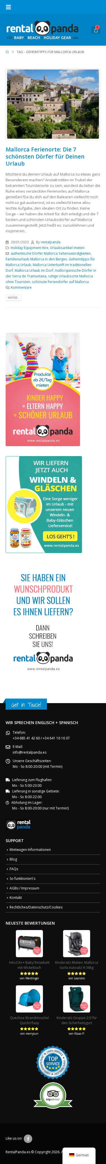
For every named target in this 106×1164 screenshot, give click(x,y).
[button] (10, 7)
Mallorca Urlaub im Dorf (34, 270)
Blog (13, 859)
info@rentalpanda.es (29, 752)
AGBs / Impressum (24, 888)
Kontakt (16, 897)
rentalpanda (50, 242)
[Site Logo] (42, 30)
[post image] (53, 104)
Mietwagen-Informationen (30, 849)
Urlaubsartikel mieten (67, 247)
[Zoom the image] (43, 335)
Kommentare (21, 287)
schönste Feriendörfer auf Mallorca (60, 281)
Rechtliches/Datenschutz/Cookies (36, 907)
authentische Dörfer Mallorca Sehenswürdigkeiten (51, 253)
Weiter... (13, 298)
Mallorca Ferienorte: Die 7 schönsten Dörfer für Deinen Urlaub (45, 157)
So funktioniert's (22, 878)
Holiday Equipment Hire (29, 247)
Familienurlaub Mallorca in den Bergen (36, 259)
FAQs (14, 868)
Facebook (28, 1139)
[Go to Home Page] (7, 52)
